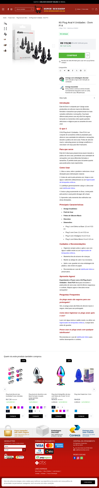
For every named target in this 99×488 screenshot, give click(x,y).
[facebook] (8, 9)
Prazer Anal (11, 18)
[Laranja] (11, 407)
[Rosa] (18, 407)
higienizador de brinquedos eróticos (72, 323)
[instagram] (11, 9)
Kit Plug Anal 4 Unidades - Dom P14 (38, 18)
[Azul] (7, 407)
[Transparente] (45, 407)
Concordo (88, 482)
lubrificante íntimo (69, 188)
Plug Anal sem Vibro (22, 18)
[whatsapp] (81, 458)
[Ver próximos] (93, 389)
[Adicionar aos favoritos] (23, 416)
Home (4, 18)
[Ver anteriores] (5, 389)
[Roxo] (22, 407)
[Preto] (14, 407)
